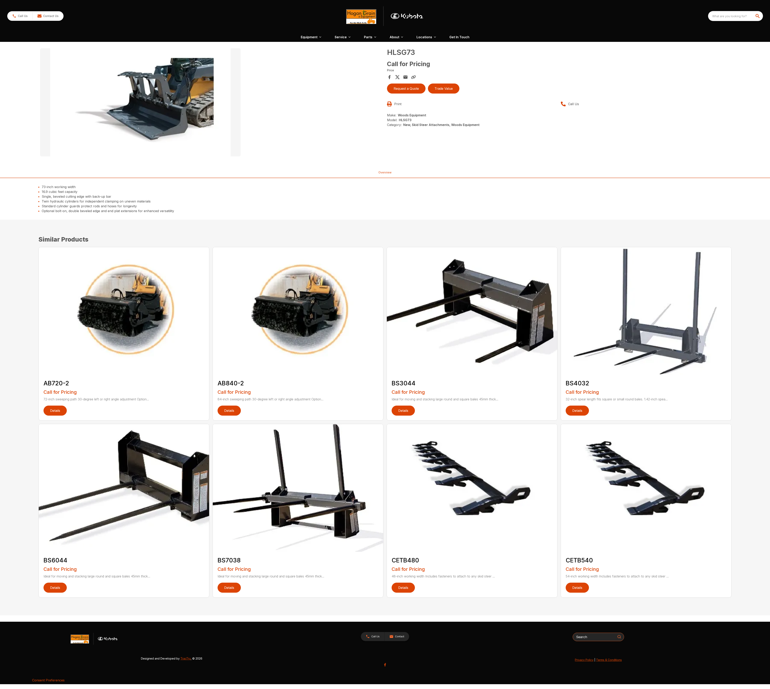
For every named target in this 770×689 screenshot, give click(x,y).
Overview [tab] (385, 172)
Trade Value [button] (444, 89)
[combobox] (735, 16)
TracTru (185, 658)
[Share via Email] (405, 77)
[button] (19, 16)
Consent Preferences (48, 680)
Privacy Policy (584, 660)
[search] (758, 16)
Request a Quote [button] (406, 89)
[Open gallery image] (140, 102)
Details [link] (55, 411)
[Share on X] (397, 77)
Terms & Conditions (609, 660)
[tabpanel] (211, 103)
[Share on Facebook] (389, 77)
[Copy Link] (413, 77)
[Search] (619, 637)
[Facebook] (385, 664)
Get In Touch (459, 37)
